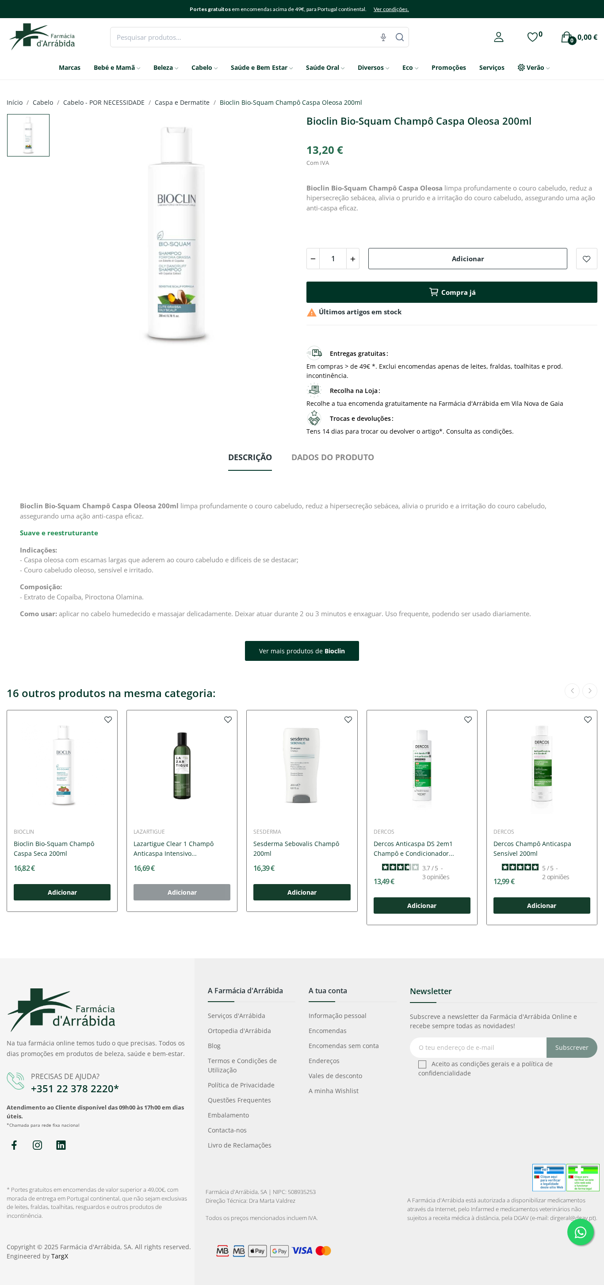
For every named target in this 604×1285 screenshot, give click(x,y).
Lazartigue (149, 832)
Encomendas (328, 1030)
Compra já (458, 292)
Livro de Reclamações (239, 1145)
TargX (59, 1256)
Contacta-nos (227, 1130)
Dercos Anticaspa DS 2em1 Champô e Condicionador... (414, 848)
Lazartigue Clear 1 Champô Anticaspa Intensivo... (174, 848)
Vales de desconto (335, 1075)
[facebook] (14, 1145)
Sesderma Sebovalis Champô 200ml (296, 848)
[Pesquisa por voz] (383, 37)
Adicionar (468, 258)
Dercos (384, 832)
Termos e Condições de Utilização (242, 1065)
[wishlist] (108, 719)
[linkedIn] (61, 1145)
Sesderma (267, 832)
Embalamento (228, 1115)
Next (276, 236)
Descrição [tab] (250, 457)
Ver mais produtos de (302, 651)
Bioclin (24, 832)
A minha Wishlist (334, 1091)
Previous (75, 236)
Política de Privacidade (241, 1085)
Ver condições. (391, 9)
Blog (214, 1045)
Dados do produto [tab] (332, 457)
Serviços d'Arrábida (236, 1015)
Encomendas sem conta (344, 1045)
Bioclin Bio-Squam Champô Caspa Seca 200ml (54, 848)
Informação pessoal (338, 1015)
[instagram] (37, 1145)
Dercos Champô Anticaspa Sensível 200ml (532, 848)
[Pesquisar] (400, 37)
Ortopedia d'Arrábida (239, 1030)
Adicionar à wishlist (586, 258)
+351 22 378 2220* (75, 1088)
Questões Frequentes (239, 1100)
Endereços (324, 1060)
